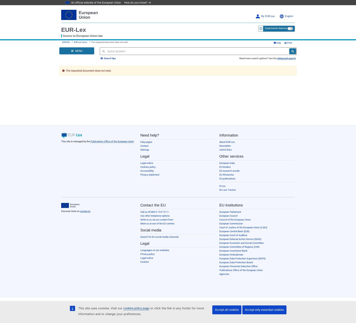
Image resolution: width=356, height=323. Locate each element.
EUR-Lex (73, 29)
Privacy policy (147, 254)
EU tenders (225, 167)
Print (289, 42)
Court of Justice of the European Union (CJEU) (243, 227)
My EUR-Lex (268, 16)
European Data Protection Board (236, 262)
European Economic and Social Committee (241, 243)
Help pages (146, 142)
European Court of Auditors (233, 235)
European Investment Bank (233, 250)
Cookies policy (148, 167)
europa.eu (85, 211)
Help (278, 42)
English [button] (289, 16)
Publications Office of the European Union (112, 141)
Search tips (109, 58)
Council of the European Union (235, 219)
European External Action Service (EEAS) (240, 239)
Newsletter (225, 145)
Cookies (144, 261)
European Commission (231, 223)
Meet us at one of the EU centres (157, 223)
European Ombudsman (231, 254)
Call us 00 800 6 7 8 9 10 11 (154, 212)
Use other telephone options (155, 215)
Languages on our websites (154, 250)
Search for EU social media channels (159, 236)
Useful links (225, 149)
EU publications (227, 178)
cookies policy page (136, 308)
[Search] (292, 51)
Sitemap (144, 149)
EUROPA (66, 42)
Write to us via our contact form (156, 219)
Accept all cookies (227, 309)
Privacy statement (149, 174)
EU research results (229, 170)
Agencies (224, 274)
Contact (144, 145)
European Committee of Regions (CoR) (239, 246)
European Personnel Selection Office (238, 266)
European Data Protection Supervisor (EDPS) (242, 258)
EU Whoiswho (226, 174)
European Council (228, 215)
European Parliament (230, 212)
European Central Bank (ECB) (234, 231)
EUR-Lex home (80, 42)
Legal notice (146, 163)
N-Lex (222, 186)
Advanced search (286, 58)
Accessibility (147, 170)
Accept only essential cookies (264, 309)
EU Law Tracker (227, 190)
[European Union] (70, 205)
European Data (227, 163)
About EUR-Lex (227, 142)
